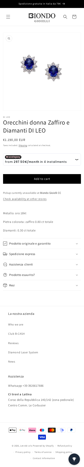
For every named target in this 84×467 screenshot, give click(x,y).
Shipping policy (63, 452)
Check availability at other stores (24, 199)
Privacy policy (23, 452)
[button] (8, 16)
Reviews (13, 343)
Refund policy (64, 445)
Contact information (44, 458)
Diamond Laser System (23, 352)
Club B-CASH (16, 334)
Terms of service (43, 452)
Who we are (15, 324)
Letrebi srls (26, 445)
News (11, 361)
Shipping (23, 145)
